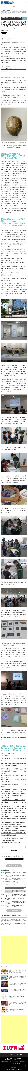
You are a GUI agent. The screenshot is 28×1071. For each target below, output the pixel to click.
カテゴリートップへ (14, 865)
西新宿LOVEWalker (8, 1059)
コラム (23, 6)
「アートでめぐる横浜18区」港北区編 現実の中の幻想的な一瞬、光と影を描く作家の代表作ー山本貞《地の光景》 (15, 902)
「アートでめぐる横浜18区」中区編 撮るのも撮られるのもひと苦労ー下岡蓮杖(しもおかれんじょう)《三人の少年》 (15, 891)
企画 (21, 1054)
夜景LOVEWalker (18, 1059)
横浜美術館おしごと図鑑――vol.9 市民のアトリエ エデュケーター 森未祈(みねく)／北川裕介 (15, 888)
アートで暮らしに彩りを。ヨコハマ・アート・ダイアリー (11, 18)
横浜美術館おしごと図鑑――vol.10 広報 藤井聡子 (15, 884)
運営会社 (22, 1066)
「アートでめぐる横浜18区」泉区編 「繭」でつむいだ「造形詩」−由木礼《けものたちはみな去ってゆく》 (15, 895)
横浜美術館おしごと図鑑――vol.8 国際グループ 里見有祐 (15, 899)
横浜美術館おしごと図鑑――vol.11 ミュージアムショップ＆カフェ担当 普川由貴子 (15, 882)
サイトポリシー (5, 1066)
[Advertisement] (14, 950)
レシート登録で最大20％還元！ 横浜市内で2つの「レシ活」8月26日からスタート (13, 924)
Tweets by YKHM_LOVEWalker (6, 930)
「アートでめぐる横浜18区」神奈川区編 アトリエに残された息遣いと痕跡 (15, 906)
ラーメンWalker (11, 1063)
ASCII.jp (18, 1063)
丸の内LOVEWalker (14, 1061)
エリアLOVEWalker (8, 1058)
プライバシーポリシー (14, 1066)
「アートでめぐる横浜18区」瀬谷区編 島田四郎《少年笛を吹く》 (15, 876)
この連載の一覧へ (15, 910)
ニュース (14, 6)
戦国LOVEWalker (23, 1061)
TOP (4, 6)
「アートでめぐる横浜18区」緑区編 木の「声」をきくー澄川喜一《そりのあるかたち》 (15, 879)
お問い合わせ (14, 1067)
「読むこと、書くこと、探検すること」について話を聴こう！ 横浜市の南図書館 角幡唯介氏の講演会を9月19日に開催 (13, 920)
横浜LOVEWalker (18, 1058)
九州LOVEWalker (5, 1061)
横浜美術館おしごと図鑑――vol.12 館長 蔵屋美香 (15, 873)
